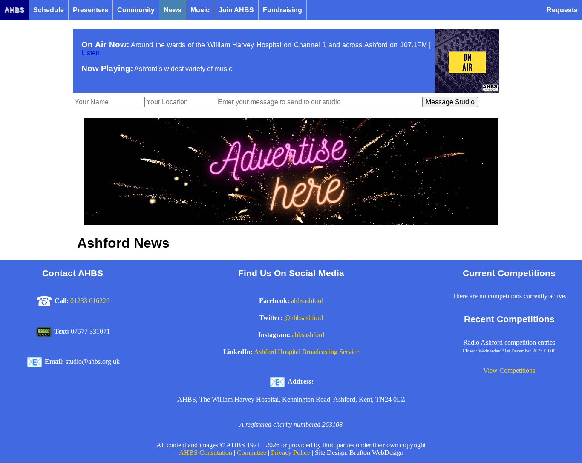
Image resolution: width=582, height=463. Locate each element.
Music (200, 10)
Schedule (48, 10)
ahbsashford (307, 300)
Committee (251, 452)
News (173, 10)
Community (136, 10)
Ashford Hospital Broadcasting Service (306, 351)
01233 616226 (89, 300)
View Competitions (509, 370)
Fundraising (282, 10)
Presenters (90, 10)
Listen (90, 53)
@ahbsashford (303, 317)
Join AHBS (236, 10)
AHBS (14, 10)
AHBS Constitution (205, 452)
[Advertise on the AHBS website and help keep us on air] (291, 222)
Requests (562, 10)
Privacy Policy (290, 452)
